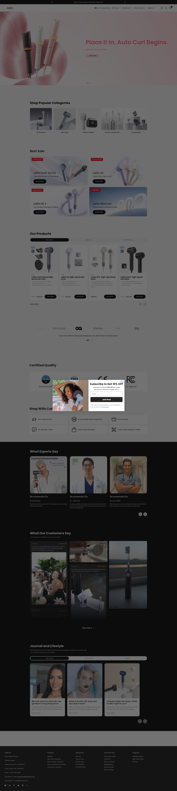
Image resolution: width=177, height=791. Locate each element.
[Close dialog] (122, 382)
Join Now (106, 399)
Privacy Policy (105, 407)
